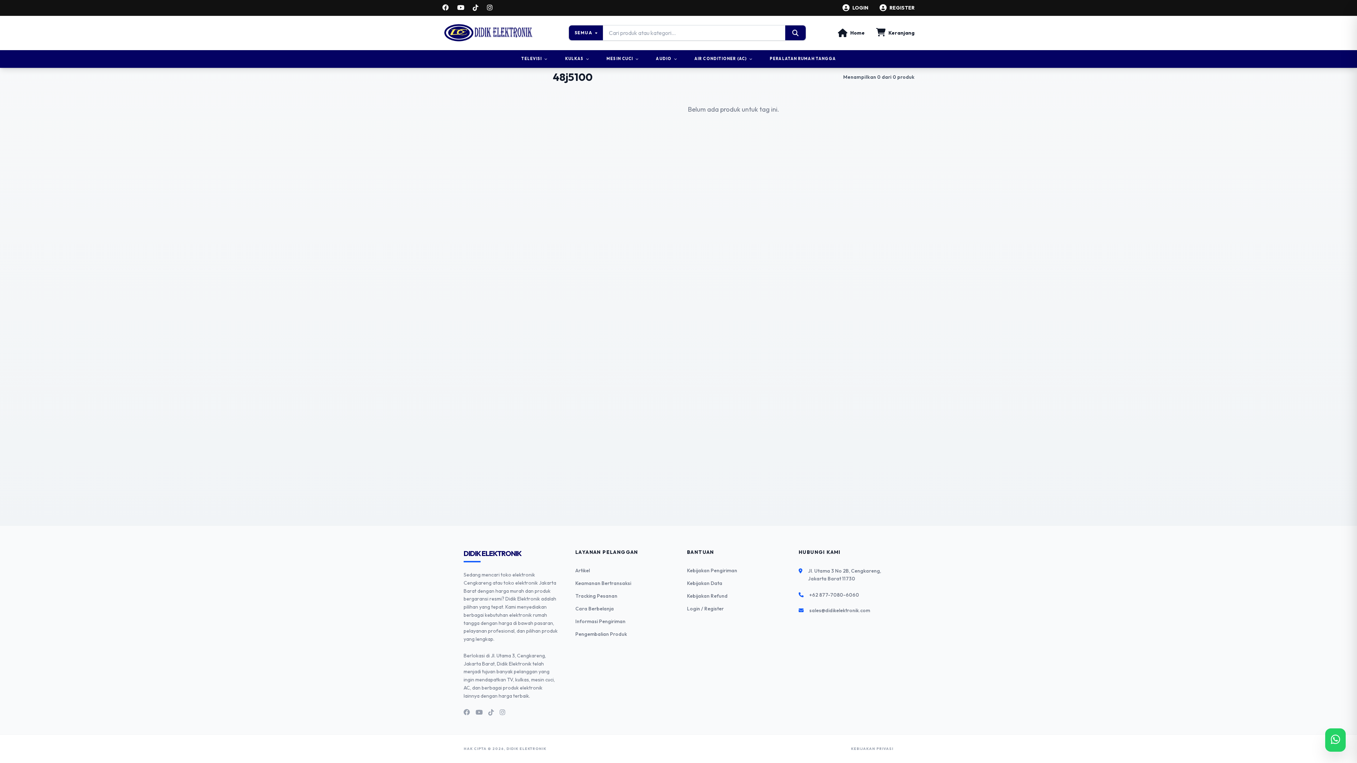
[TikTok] (475, 8)
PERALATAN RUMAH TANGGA (803, 58)
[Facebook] (445, 8)
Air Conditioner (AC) (720, 58)
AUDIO (663, 58)
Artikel (582, 570)
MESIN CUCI (619, 58)
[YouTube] (460, 8)
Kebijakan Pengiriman (712, 570)
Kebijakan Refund (707, 596)
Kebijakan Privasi (872, 748)
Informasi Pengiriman (600, 621)
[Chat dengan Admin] (1335, 740)
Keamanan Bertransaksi (603, 583)
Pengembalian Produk (601, 634)
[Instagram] (490, 8)
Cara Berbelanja (594, 608)
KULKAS (574, 58)
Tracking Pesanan (596, 596)
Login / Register (705, 608)
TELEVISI (531, 58)
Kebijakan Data (704, 583)
